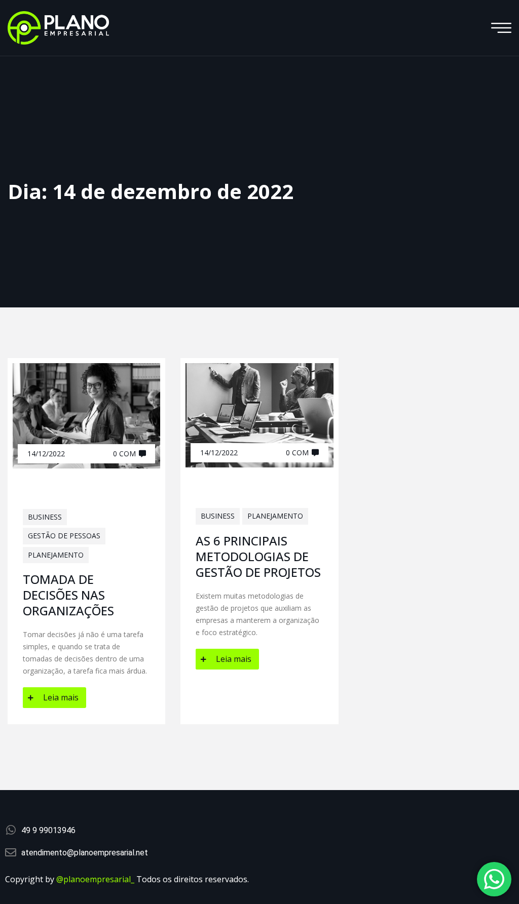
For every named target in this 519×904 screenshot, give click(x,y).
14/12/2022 (46, 453)
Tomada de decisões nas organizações (68, 595)
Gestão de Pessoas (64, 535)
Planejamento (56, 555)
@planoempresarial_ (95, 879)
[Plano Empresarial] (58, 27)
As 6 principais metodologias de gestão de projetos (258, 556)
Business (45, 517)
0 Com (124, 453)
